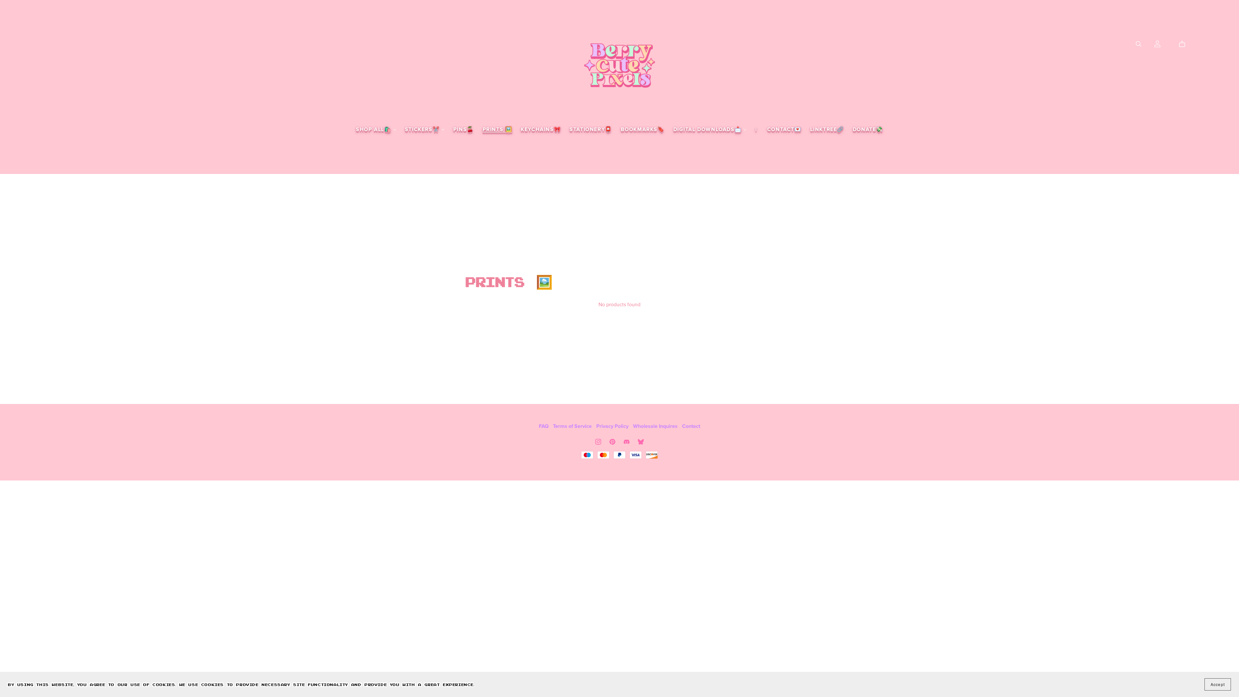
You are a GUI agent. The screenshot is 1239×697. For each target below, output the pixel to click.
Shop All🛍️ (374, 129)
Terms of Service (573, 426)
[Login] (1157, 43)
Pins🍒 (463, 129)
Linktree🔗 (827, 129)
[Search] (1139, 44)
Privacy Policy (613, 426)
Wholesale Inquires (656, 426)
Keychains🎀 (541, 129)
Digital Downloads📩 (708, 129)
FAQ (544, 426)
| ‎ (757, 129)
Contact (691, 426)
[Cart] (1184, 44)
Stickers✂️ (423, 129)
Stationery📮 (590, 129)
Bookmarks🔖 (643, 129)
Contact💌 (784, 129)
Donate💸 (868, 129)
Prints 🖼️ (497, 129)
